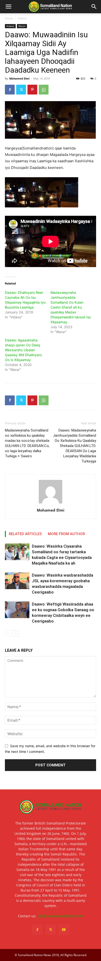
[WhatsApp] (44, 90)
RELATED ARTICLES (25, 534)
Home (9, 18)
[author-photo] (50, 503)
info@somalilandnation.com (60, 916)
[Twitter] (21, 90)
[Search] (94, 6)
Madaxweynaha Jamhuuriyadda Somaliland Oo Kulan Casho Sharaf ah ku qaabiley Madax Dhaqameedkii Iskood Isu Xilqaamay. (70, 307)
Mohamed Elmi (19, 78)
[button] (8, 6)
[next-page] (16, 633)
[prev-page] (8, 633)
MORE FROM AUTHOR (66, 534)
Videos (22, 18)
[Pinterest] (32, 90)
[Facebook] (10, 90)
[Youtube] (64, 930)
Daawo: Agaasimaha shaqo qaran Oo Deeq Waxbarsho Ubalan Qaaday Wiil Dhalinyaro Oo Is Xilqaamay (23, 350)
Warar (21, 26)
